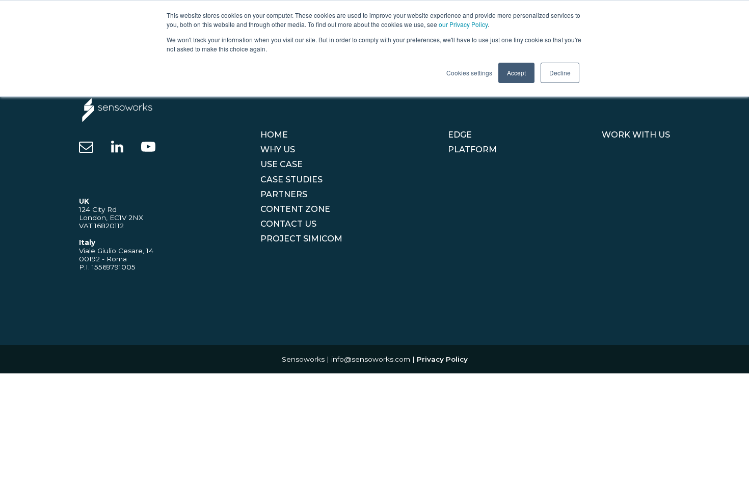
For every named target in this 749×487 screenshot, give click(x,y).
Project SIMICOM (301, 239)
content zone (295, 209)
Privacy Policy (442, 359)
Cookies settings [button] (469, 72)
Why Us (277, 149)
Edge (460, 135)
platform (472, 149)
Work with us (636, 135)
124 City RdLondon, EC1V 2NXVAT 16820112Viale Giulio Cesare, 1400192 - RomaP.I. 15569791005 (116, 234)
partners (283, 194)
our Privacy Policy (463, 24)
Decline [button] (560, 72)
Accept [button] (516, 72)
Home (274, 135)
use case (281, 164)
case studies (291, 179)
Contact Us (288, 224)
